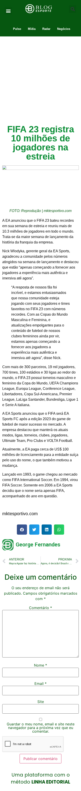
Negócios (63, 29)
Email (40, 683)
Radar (46, 29)
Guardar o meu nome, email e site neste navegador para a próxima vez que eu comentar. (40, 727)
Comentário (40, 608)
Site (40, 701)
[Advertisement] (40, 79)
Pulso (17, 29)
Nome (40, 665)
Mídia (32, 29)
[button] (8, 10)
